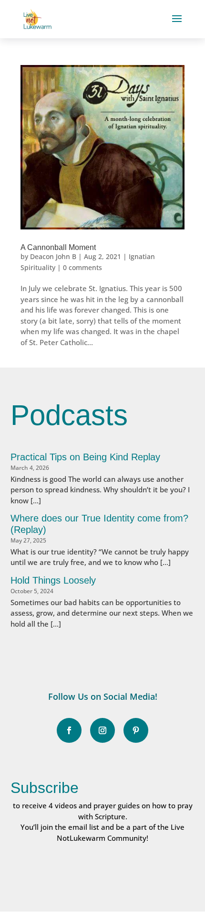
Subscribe (44, 787)
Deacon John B (53, 256)
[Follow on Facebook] (69, 730)
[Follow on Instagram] (102, 730)
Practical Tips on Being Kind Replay (85, 457)
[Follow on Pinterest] (135, 730)
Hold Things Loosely (53, 580)
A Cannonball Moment (58, 247)
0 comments (82, 267)
